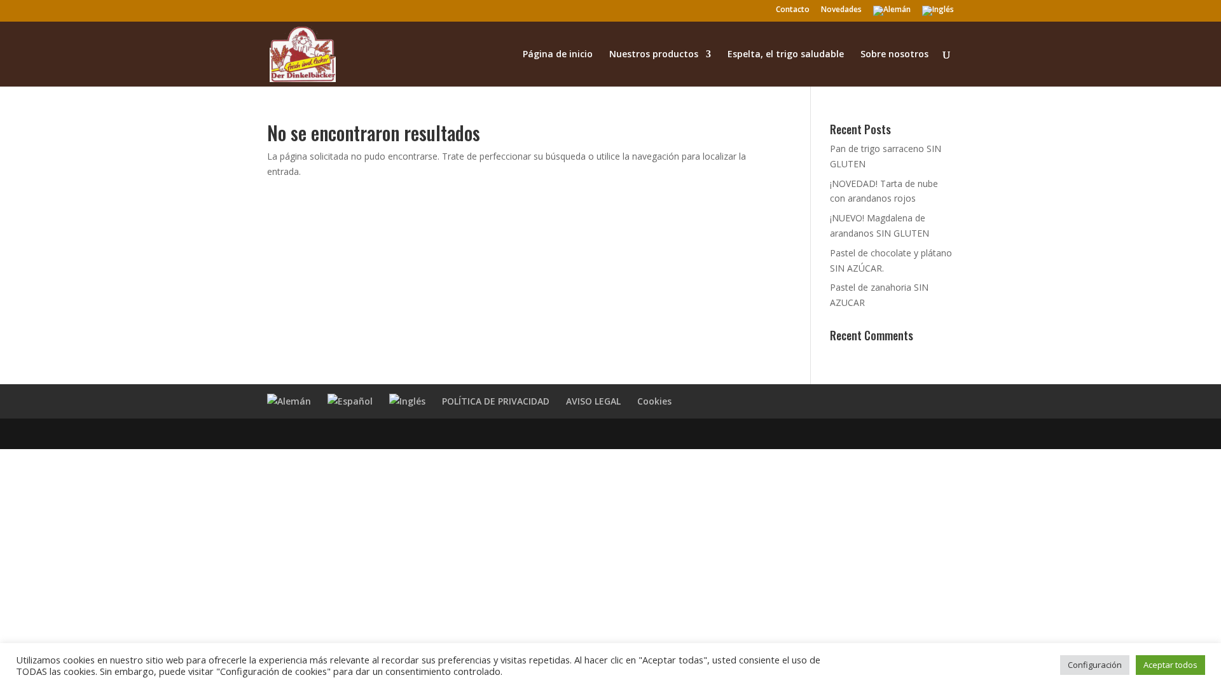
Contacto (793, 10)
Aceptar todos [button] (1170, 664)
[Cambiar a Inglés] (938, 14)
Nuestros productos (653, 55)
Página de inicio (558, 55)
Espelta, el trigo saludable (786, 55)
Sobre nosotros (894, 55)
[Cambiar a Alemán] (892, 14)
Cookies (654, 401)
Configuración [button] (1095, 664)
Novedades (841, 10)
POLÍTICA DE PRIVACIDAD (495, 401)
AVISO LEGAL (593, 401)
